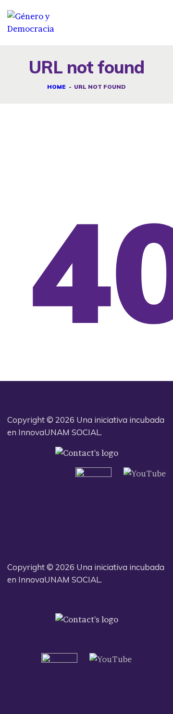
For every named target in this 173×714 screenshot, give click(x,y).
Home (56, 86)
